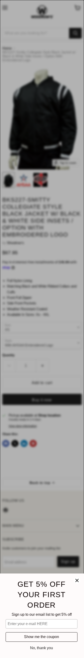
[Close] (77, 580)
